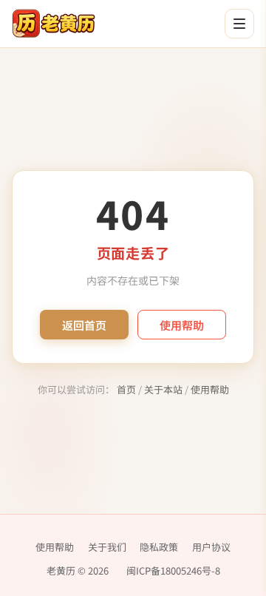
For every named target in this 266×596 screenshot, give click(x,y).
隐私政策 (159, 547)
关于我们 (107, 547)
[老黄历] (53, 23)
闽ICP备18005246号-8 (173, 570)
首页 (126, 389)
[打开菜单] (239, 23)
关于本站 (163, 389)
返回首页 (84, 325)
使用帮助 (182, 325)
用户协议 (211, 547)
